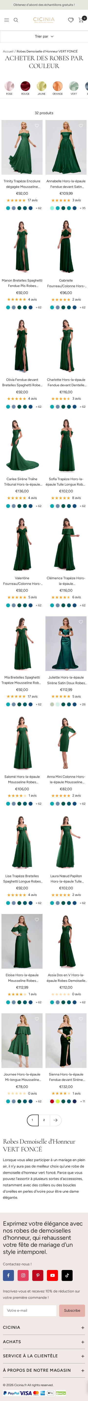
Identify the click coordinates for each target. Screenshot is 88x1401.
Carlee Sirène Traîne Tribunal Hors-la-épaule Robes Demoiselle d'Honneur (22, 482)
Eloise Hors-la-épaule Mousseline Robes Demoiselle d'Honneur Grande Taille (22, 978)
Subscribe (72, 1310)
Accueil (8, 51)
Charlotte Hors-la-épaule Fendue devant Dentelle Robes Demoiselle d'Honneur (66, 383)
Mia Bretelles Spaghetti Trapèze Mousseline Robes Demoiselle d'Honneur (22, 680)
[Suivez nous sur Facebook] (8, 1275)
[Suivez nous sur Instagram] (23, 1275)
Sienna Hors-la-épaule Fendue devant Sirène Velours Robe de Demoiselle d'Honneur (66, 1077)
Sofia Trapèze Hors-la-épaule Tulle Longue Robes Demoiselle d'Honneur (66, 482)
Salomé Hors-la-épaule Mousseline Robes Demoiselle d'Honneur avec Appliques (22, 780)
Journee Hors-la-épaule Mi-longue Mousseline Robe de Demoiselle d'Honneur (22, 1077)
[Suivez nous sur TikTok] (67, 1275)
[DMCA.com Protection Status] (61, 1393)
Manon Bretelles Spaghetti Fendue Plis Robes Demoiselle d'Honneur (22, 283)
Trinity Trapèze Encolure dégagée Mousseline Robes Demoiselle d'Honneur (22, 184)
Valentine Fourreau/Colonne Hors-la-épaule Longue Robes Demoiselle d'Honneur (22, 581)
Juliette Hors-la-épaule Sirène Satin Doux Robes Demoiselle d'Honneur (66, 680)
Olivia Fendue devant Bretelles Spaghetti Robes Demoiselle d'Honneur (22, 383)
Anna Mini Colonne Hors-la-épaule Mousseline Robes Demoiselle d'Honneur (66, 780)
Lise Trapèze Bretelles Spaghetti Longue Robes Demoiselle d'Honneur (22, 879)
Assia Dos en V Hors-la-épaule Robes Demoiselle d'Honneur (66, 978)
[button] (9, 88)
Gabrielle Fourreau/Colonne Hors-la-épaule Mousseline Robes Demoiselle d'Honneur (66, 283)
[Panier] (81, 20)
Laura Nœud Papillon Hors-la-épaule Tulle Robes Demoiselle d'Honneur (66, 879)
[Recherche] (16, 20)
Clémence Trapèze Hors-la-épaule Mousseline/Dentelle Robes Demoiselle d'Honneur (66, 581)
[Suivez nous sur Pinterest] (37, 1275)
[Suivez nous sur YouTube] (52, 1275)
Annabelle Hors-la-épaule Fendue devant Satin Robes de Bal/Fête (66, 184)
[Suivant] (55, 1120)
